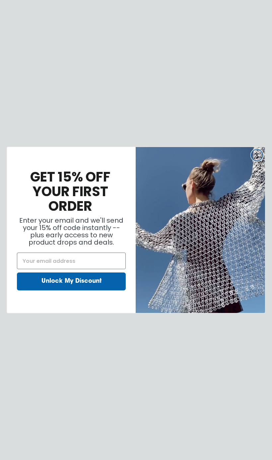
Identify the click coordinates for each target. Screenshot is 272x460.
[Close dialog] (257, 155)
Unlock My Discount (71, 281)
